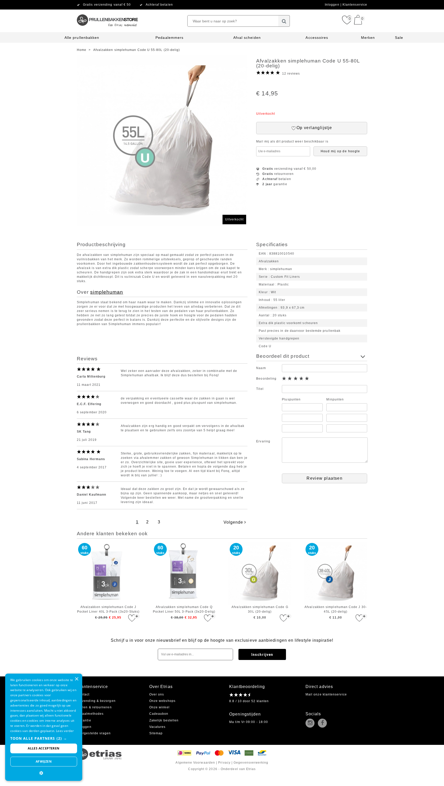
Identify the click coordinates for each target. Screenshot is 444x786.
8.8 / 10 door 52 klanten (249, 701)
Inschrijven (262, 655)
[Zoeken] (284, 21)
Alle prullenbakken (81, 37)
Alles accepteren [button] (43, 748)
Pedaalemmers (169, 37)
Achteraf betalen (159, 4)
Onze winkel (159, 707)
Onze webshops (162, 701)
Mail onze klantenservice (326, 694)
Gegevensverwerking (251, 762)
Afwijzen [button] (44, 761)
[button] (43, 738)
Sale (399, 37)
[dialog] (43, 727)
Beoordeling (266, 378)
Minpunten (335, 399)
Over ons (156, 694)
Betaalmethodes (90, 714)
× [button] (76, 679)
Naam (261, 368)
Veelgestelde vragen (94, 733)
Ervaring (263, 441)
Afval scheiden (247, 37)
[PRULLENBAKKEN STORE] (107, 11)
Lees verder (65, 731)
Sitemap (156, 733)
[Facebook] (323, 723)
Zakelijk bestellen (164, 720)
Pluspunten (291, 399)
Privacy (224, 762)
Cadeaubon (159, 714)
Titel (259, 389)
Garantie (84, 720)
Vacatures (157, 727)
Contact (83, 694)
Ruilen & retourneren (94, 707)
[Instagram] (311, 723)
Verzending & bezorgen (96, 701)
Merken (368, 37)
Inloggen (332, 4)
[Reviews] (239, 694)
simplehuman (106, 292)
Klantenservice (355, 4)
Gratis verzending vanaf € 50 (107, 4)
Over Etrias (161, 686)
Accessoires (317, 37)
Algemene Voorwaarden (195, 762)
